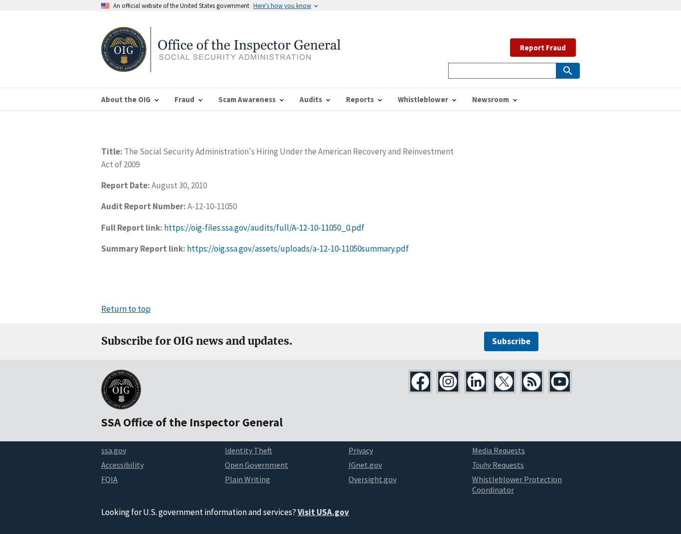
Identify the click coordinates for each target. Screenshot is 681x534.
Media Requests (498, 450)
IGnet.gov (365, 465)
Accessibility (122, 465)
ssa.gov (113, 450)
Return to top (126, 308)
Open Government (256, 465)
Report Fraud (543, 47)
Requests (498, 465)
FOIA (109, 479)
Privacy (360, 450)
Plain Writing (247, 479)
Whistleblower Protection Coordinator (517, 484)
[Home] (220, 66)
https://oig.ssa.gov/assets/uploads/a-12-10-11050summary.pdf (298, 248)
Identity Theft (248, 450)
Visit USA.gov (323, 512)
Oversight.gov (372, 479)
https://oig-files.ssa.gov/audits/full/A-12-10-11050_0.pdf (264, 227)
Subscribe (511, 341)
